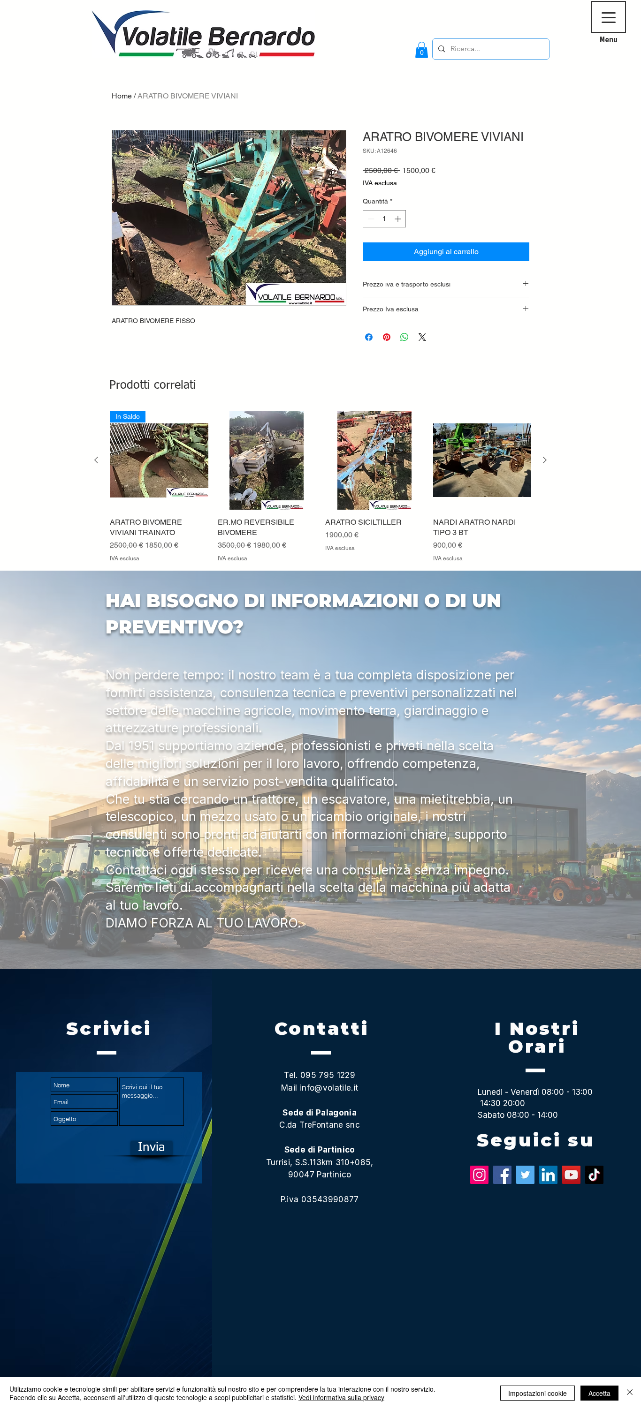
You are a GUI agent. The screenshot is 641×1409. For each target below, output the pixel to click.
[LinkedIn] (548, 1175)
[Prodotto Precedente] (96, 460)
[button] (421, 50)
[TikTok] (594, 1175)
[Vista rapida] (267, 460)
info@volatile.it (329, 1088)
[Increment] (398, 219)
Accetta (599, 1393)
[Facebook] (502, 1175)
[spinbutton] (384, 219)
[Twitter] (525, 1175)
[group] (320, 487)
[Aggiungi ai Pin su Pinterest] (386, 337)
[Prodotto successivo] (544, 460)
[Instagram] (479, 1175)
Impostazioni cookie (537, 1393)
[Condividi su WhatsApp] (404, 337)
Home (122, 95)
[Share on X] (422, 337)
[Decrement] (370, 219)
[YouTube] (571, 1175)
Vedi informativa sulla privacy (341, 1397)
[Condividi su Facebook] (368, 337)
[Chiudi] (629, 1393)
